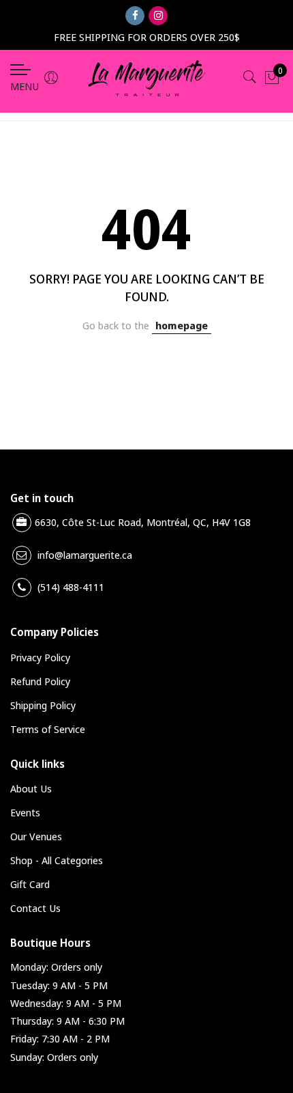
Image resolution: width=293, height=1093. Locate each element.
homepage (181, 325)
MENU (24, 86)
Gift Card (30, 884)
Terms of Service (47, 729)
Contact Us (35, 908)
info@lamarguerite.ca (84, 555)
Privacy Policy (40, 657)
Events (25, 812)
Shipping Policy (43, 705)
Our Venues (36, 836)
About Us (31, 788)
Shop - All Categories (56, 860)
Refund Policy (40, 681)
